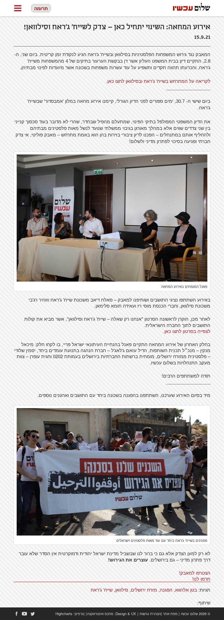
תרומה (41, 8)
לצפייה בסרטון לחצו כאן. (186, 330)
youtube (24, 613)
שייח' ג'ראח (102, 589)
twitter (33, 613)
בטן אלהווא (186, 589)
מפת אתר (170, 613)
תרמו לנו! (201, 578)
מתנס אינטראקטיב (99, 613)
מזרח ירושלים (144, 589)
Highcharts (63, 613)
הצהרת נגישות (150, 613)
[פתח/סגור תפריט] (18, 8)
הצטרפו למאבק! (194, 572)
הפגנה (166, 589)
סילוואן (121, 589)
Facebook (16, 613)
